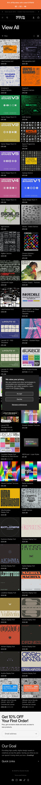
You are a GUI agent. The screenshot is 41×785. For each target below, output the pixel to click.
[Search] (7, 17)
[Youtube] (20, 780)
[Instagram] (16, 780)
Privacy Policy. (19, 388)
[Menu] (2, 17)
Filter (6, 36)
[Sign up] (36, 733)
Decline (19, 399)
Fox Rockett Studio (23, 771)
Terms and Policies (20, 775)
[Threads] (28, 780)
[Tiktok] (24, 780)
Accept (19, 394)
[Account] (33, 17)
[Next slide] (38, 11)
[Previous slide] (2, 11)
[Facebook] (12, 780)
